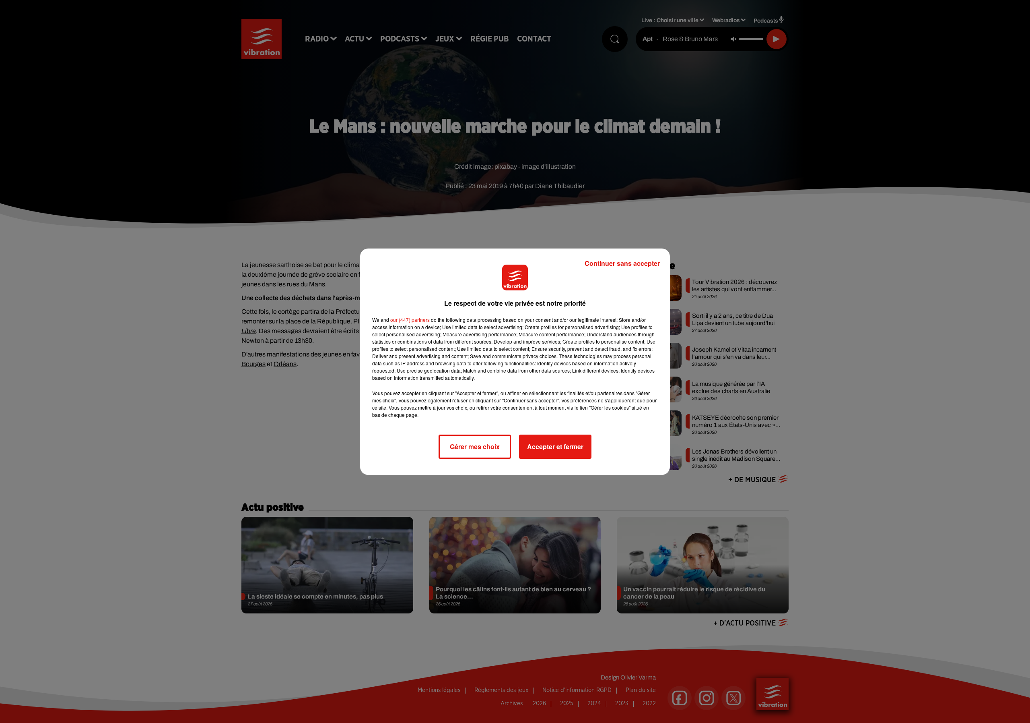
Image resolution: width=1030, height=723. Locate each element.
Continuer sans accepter (622, 263)
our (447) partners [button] (410, 319)
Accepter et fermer (555, 446)
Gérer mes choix (475, 446)
